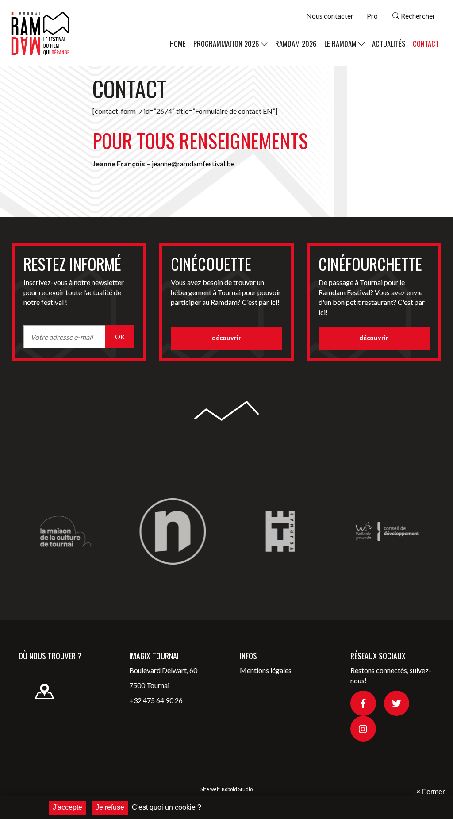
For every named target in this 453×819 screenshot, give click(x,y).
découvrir (226, 338)
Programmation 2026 (227, 43)
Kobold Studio (237, 789)
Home (178, 43)
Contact (426, 43)
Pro (372, 16)
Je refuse (110, 807)
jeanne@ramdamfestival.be (193, 163)
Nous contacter (329, 16)
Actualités (388, 43)
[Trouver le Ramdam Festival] (38, 683)
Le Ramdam (341, 43)
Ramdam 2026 (296, 43)
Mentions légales (266, 670)
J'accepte (67, 807)
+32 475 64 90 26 (156, 700)
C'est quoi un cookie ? (166, 807)
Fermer (430, 792)
